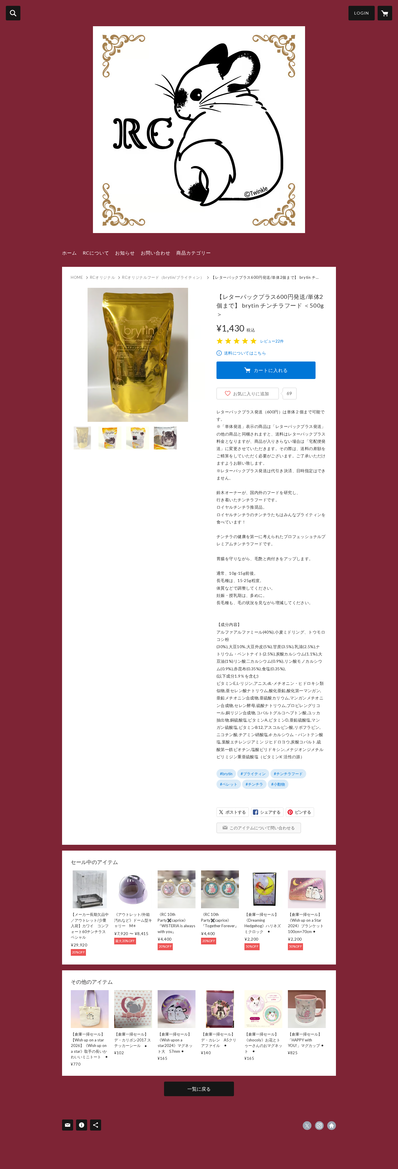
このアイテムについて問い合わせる (262, 827)
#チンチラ (254, 784)
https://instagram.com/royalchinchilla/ (319, 1125)
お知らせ (125, 252)
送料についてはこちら (245, 352)
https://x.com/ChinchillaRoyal (307, 1125)
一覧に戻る (199, 1089)
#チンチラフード (288, 773)
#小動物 (278, 784)
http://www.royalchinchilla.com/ (331, 1125)
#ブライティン (253, 773)
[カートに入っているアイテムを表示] (385, 13)
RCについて (96, 252)
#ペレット (228, 784)
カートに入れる (271, 370)
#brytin (226, 773)
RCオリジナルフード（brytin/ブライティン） (163, 277)
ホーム (69, 252)
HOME (77, 277)
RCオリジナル (102, 277)
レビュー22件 (272, 341)
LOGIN (361, 12)
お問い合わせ (155, 252)
